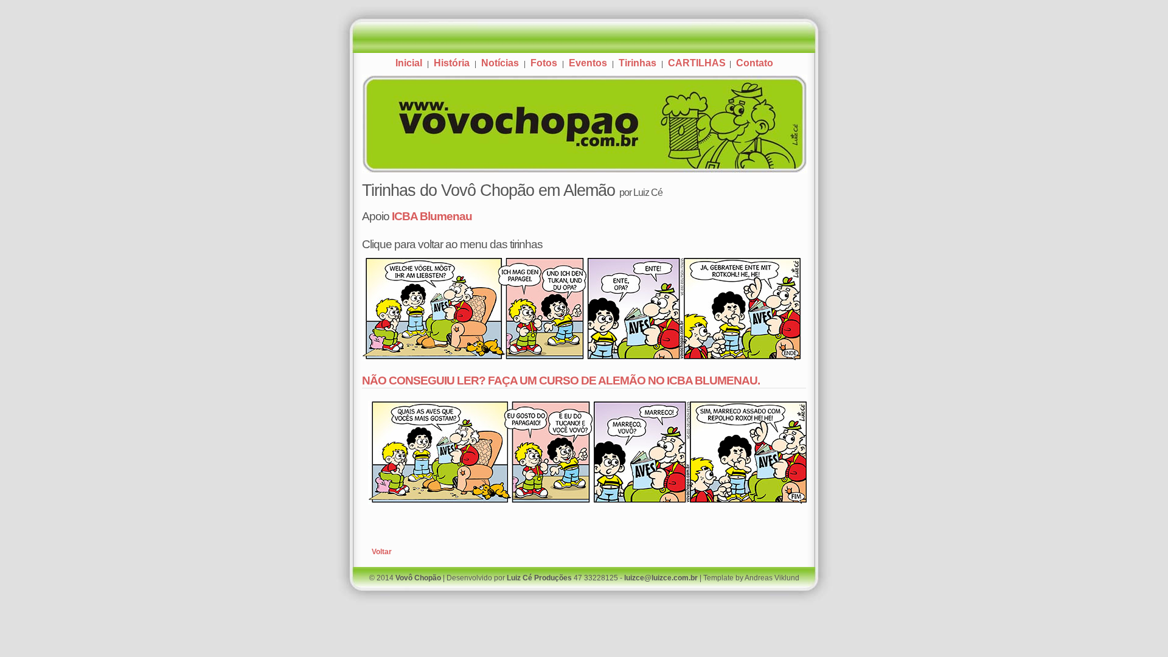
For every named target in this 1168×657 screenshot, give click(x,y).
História (452, 63)
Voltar (382, 552)
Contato (754, 63)
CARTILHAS (698, 63)
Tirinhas (637, 63)
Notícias (500, 63)
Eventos (588, 63)
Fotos (543, 63)
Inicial (408, 63)
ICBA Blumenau (432, 216)
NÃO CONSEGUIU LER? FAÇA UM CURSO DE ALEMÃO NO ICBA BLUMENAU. (561, 380)
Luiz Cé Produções (539, 578)
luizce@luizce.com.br (661, 578)
